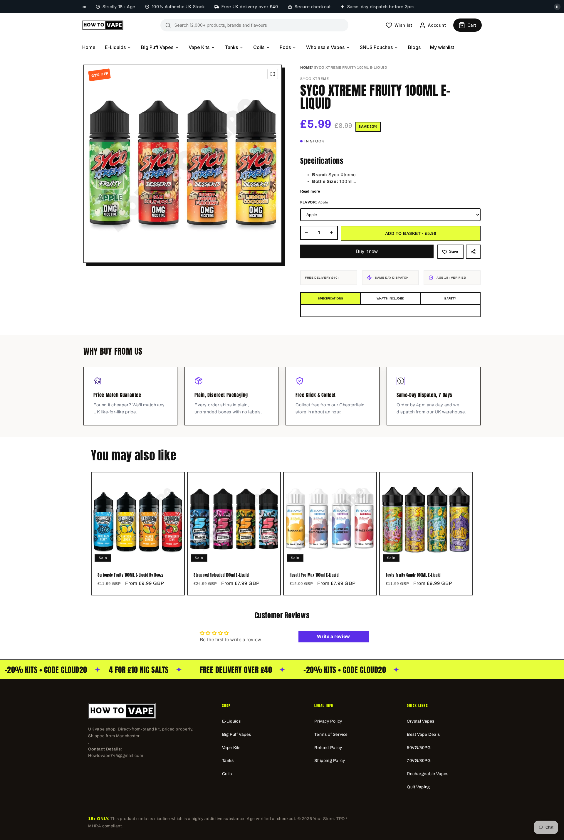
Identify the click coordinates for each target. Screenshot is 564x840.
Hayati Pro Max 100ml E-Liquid (314, 575)
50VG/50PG (419, 747)
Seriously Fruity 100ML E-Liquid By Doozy (131, 575)
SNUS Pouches (376, 47)
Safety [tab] (450, 298)
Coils (258, 47)
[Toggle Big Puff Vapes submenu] (176, 47)
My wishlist (442, 47)
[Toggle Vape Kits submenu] (213, 47)
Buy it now (367, 251)
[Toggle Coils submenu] (268, 47)
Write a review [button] (333, 636)
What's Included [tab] (390, 298)
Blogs (414, 47)
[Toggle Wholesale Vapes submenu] (348, 47)
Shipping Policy (329, 760)
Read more (310, 191)
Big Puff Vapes (157, 47)
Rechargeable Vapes (428, 774)
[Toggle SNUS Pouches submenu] (396, 47)
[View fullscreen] (272, 74)
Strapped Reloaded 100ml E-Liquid (221, 575)
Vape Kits (199, 47)
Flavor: (314, 202)
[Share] (473, 252)
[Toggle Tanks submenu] (241, 47)
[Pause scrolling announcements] (557, 7)
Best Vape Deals (423, 734)
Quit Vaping (418, 787)
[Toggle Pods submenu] (294, 47)
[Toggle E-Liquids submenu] (129, 47)
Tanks (231, 47)
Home (88, 47)
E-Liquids (115, 47)
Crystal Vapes (420, 721)
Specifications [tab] (330, 298)
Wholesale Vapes (325, 47)
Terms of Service (331, 734)
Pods (285, 47)
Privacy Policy (328, 721)
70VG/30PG (419, 760)
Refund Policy (328, 747)
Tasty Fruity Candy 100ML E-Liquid (413, 575)
